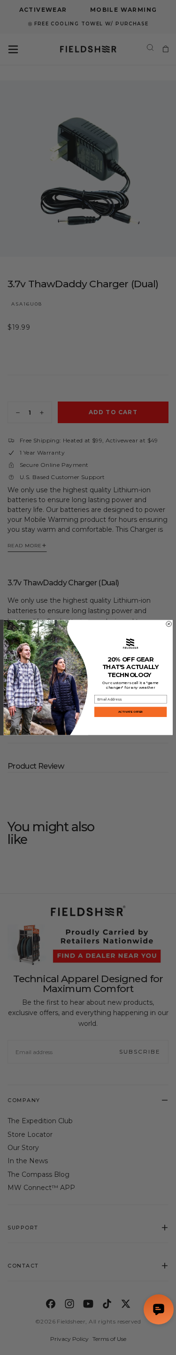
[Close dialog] (168, 624)
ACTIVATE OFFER (130, 712)
